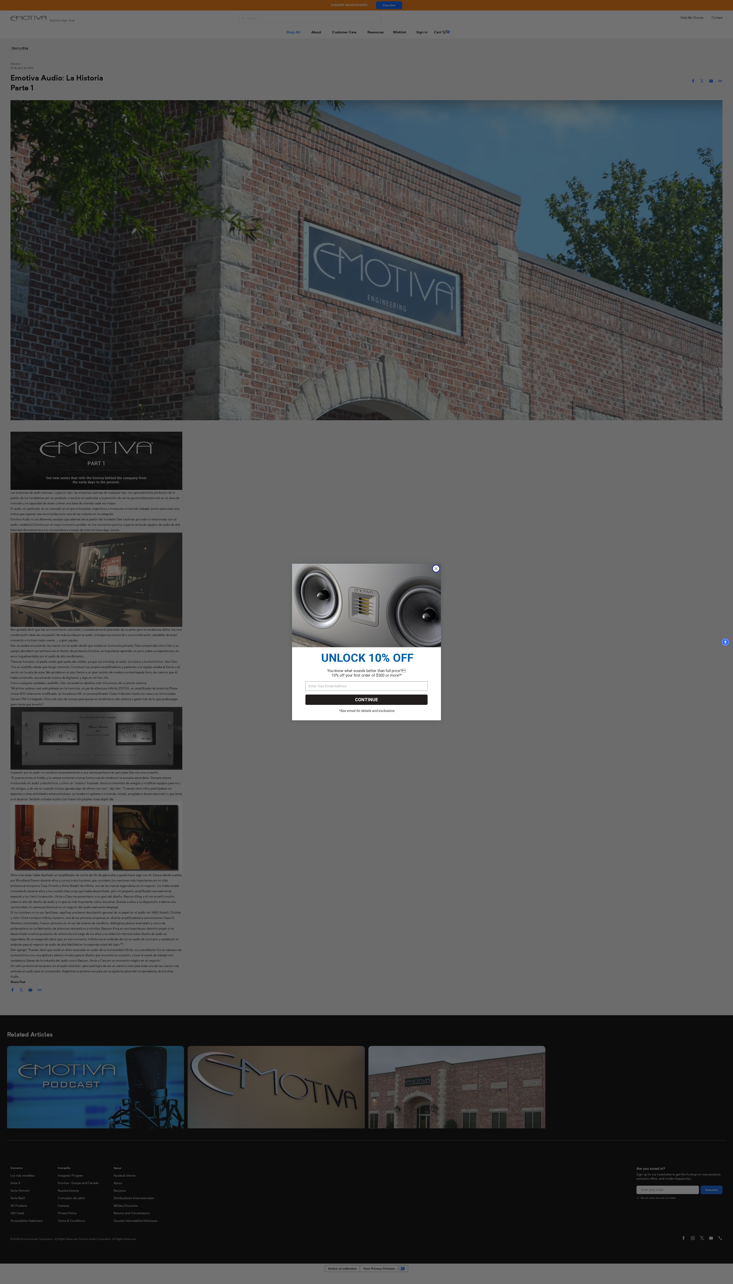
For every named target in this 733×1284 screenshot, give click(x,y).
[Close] (436, 568)
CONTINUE (366, 699)
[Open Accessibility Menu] (725, 642)
